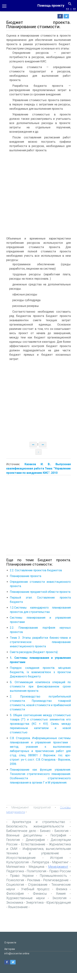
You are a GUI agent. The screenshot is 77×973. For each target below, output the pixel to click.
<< (67, 8)
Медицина (36, 866)
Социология (15, 884)
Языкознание (18, 907)
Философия (15, 893)
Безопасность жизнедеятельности (35, 826)
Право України (21, 875)
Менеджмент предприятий (30, 807)
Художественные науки (25, 898)
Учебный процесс (35, 889)
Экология (59, 898)
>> (74, 8)
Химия (61, 893)
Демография (35, 840)
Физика (61, 889)
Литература (40, 862)
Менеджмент (58, 866)
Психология (15, 880)
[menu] (4, 5)
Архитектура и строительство (38, 822)
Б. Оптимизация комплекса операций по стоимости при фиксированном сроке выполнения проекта (40, 686)
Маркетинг (60, 862)
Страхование (37, 884)
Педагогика (15, 871)
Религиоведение (56, 880)
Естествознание (33, 844)
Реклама (33, 880)
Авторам (9, 949)
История (56, 858)
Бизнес (45, 831)
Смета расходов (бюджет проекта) (34, 652)
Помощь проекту (50, 5)
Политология (36, 871)
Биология (61, 831)
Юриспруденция (58, 902)
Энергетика (35, 902)
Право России (60, 871)
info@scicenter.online (16, 953)
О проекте (10, 942)
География (58, 835)
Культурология (17, 862)
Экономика (14, 902)
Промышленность (53, 875)
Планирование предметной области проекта (40, 592)
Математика (15, 866)
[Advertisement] (38, 194)
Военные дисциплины (24, 835)
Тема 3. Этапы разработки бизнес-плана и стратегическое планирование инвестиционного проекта (40, 642)
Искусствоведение (21, 858)
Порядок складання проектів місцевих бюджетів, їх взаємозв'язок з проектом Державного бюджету (40, 672)
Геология (13, 840)
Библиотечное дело (21, 831)
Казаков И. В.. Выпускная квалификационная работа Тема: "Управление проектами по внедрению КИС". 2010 (38, 468)
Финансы (40, 893)
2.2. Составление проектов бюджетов (36, 570)
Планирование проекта (25, 576)
